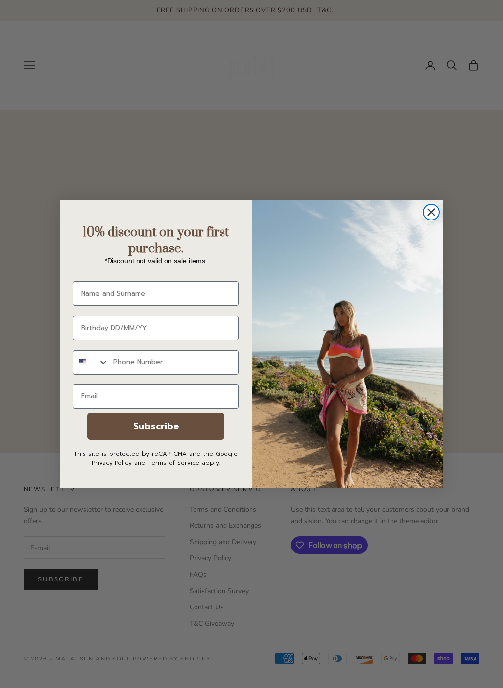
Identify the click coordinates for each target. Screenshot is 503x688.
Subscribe (156, 426)
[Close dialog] (431, 212)
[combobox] (91, 362)
